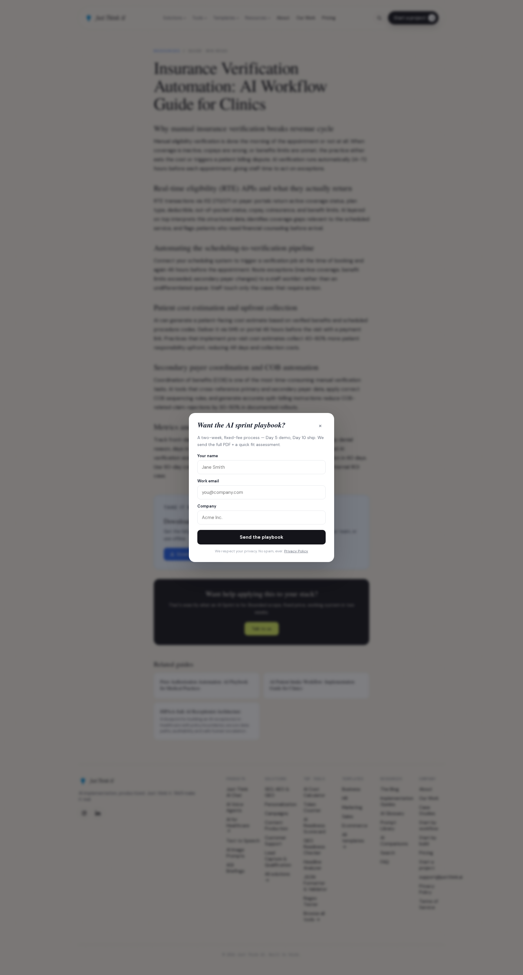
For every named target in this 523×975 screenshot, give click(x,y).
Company (206, 506)
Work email (208, 481)
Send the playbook (261, 537)
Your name (207, 455)
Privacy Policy (296, 551)
